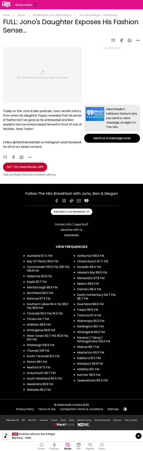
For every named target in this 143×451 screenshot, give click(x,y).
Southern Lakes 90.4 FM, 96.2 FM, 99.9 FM (47, 306)
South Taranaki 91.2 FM (43, 356)
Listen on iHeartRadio (71, 436)
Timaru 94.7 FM (38, 319)
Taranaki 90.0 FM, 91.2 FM (45, 313)
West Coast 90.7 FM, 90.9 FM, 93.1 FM (47, 338)
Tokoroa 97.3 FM (89, 315)
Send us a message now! (112, 124)
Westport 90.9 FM (90, 364)
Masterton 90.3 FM (90, 352)
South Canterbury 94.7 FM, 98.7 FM (96, 297)
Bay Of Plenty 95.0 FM (42, 261)
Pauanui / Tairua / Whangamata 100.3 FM (93, 339)
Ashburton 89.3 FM (90, 256)
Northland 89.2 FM (40, 293)
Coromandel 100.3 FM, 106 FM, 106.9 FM (48, 269)
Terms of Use (46, 409)
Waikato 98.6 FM (39, 324)
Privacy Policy (25, 409)
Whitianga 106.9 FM (40, 345)
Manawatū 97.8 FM (90, 278)
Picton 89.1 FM (37, 362)
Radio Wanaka (102, 420)
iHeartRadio (71, 235)
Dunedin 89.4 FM (89, 267)
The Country (131, 420)
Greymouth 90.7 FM (41, 373)
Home (6, 15)
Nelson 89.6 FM (88, 284)
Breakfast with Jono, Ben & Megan (52, 15)
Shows (21, 15)
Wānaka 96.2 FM (39, 390)
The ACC (32, 420)
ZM (23, 420)
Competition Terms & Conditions (81, 409)
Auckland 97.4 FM (39, 256)
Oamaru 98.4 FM (89, 289)
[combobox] (138, 40)
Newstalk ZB (12, 420)
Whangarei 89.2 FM (91, 332)
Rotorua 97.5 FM (38, 298)
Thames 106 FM (38, 350)
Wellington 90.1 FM (90, 326)
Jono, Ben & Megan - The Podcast (98, 15)
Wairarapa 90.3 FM (90, 321)
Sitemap (113, 409)
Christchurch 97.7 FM (92, 261)
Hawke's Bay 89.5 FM (92, 272)
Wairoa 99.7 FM (88, 347)
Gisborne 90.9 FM (39, 276)
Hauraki (44, 420)
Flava (63, 420)
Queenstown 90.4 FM (92, 380)
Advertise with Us (71, 230)
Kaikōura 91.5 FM (89, 358)
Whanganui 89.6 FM (41, 330)
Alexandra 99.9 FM (40, 384)
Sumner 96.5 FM (88, 375)
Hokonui (117, 420)
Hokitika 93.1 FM (88, 369)
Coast (54, 420)
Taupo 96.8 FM (87, 310)
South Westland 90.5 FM (44, 378)
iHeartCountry (84, 420)
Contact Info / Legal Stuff (71, 224)
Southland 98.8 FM (90, 304)
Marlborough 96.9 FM (42, 287)
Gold (71, 420)
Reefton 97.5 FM (38, 367)
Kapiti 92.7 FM (37, 282)
